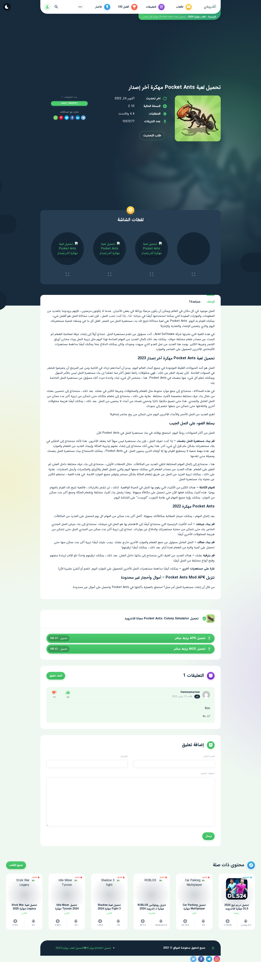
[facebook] (72, 117)
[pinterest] (61, 117)
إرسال (208, 836)
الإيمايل (124, 756)
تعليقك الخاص (207, 773)
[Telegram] (83, 117)
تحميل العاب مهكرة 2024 (69, 948)
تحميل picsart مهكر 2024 (96, 948)
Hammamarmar (190, 692)
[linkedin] (77, 117)
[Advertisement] (130, 46)
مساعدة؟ (194, 301)
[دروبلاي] (210, 7)
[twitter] (66, 117)
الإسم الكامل (209, 756)
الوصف (211, 301)
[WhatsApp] (55, 117)
